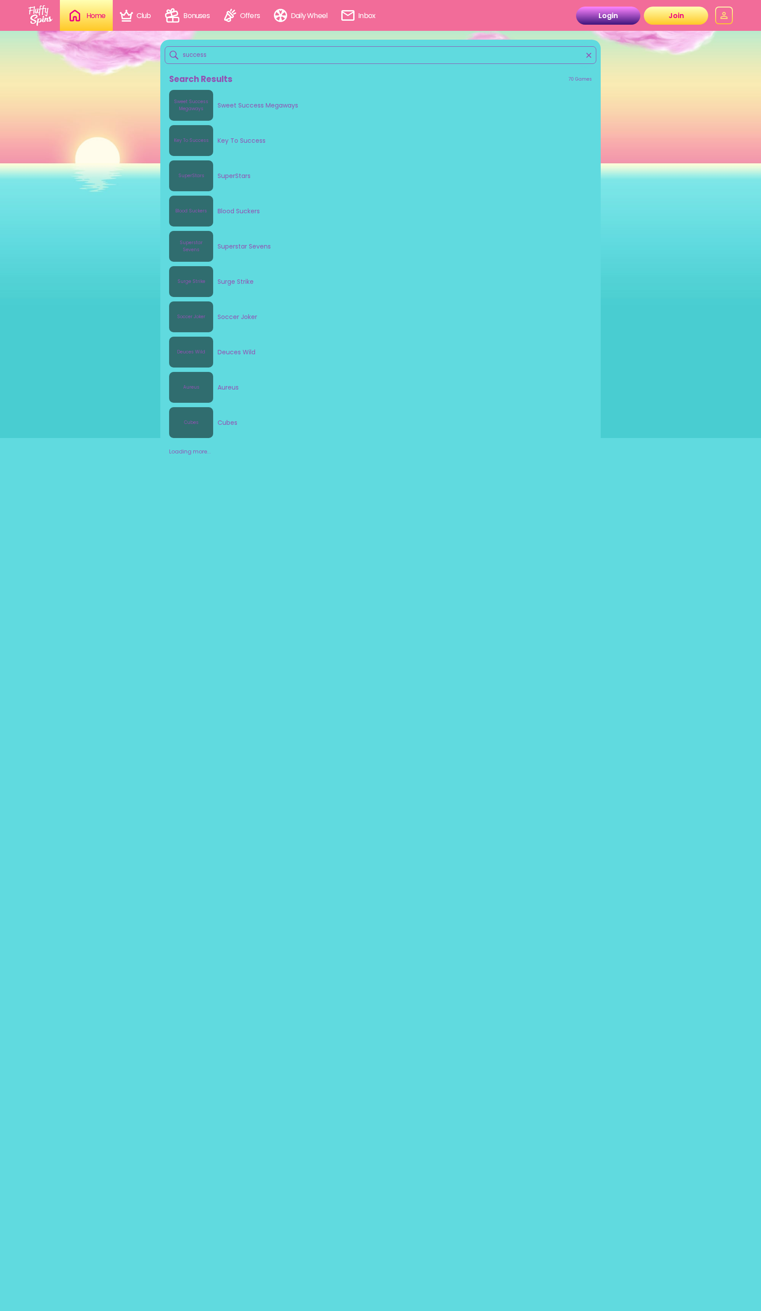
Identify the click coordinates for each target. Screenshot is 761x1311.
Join (676, 16)
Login (608, 16)
